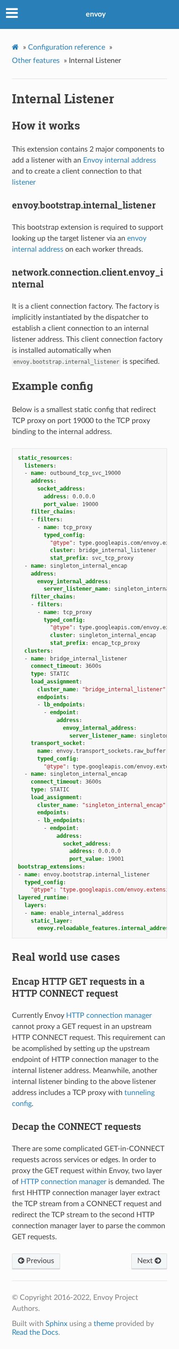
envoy (96, 14)
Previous (39, 1260)
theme (104, 1323)
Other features (36, 60)
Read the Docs (35, 1332)
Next (146, 1260)
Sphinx (56, 1323)
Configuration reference (66, 47)
